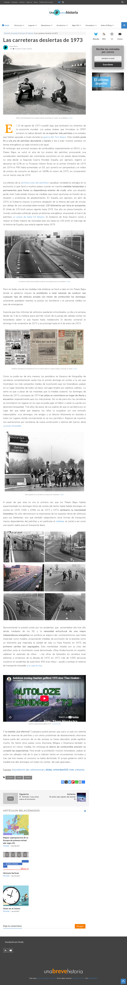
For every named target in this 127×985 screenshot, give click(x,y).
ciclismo (60, 521)
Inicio (6, 25)
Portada (7, 2)
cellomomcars (37, 769)
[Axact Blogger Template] (63, 13)
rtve (71, 769)
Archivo (22, 2)
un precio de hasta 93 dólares (28, 216)
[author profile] (5, 50)
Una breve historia (78, 978)
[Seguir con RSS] (5, 950)
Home (6, 33)
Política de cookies (46, 2)
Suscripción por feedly (14, 942)
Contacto (14, 2)
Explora (29, 2)
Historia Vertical (11, 873)
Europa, (24, 49)
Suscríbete (108, 65)
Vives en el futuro (11, 908)
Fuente (70, 118)
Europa (22, 33)
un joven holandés (12, 425)
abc (27, 769)
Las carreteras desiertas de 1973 (43, 40)
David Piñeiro (92, 978)
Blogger (80, 926)
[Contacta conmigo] (11, 950)
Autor (36, 2)
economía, (18, 49)
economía (14, 33)
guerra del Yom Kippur (54, 137)
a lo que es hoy (34, 665)
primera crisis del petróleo (35, 182)
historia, (29, 49)
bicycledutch (18, 769)
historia (30, 33)
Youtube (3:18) (56, 724)
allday (49, 769)
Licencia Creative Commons (46, 978)
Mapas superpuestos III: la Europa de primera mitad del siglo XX (15, 840)
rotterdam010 (60, 769)
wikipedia (79, 769)
